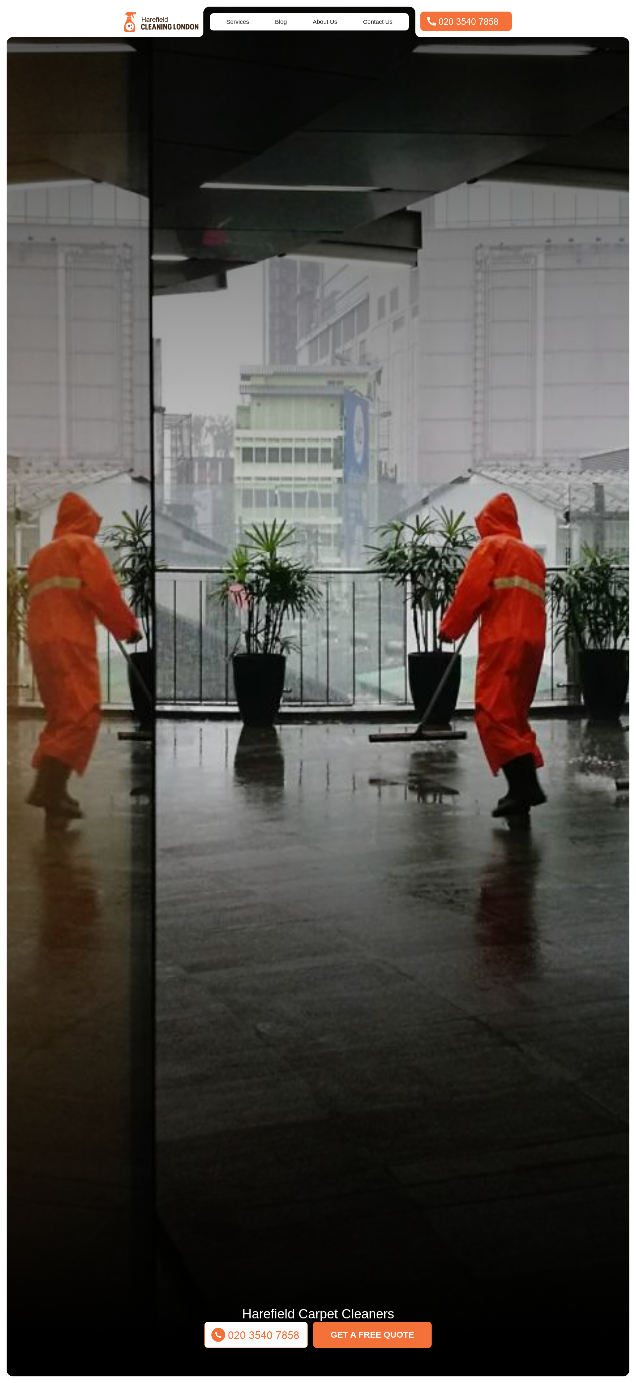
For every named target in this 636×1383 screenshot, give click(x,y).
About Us (325, 22)
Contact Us (378, 22)
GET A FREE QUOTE (372, 1335)
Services (237, 22)
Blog (281, 22)
